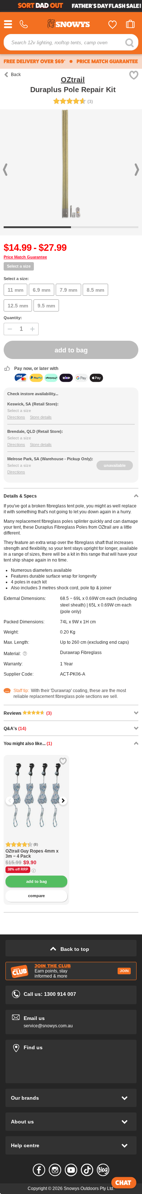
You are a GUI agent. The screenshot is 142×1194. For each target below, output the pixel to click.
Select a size (19, 266)
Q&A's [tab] (15, 728)
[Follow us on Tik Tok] (87, 1170)
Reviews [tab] (28, 713)
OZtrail (73, 80)
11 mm (15, 290)
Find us (71, 1046)
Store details (41, 417)
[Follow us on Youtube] (71, 1170)
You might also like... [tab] (28, 743)
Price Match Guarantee (25, 257)
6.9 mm (41, 290)
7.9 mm (68, 290)
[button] (14, 800)
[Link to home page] (71, 25)
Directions (16, 417)
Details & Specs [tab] (20, 496)
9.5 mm (46, 306)
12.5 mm (18, 306)
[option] (36, 788)
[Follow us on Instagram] (55, 1170)
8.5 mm (95, 290)
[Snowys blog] (103, 1170)
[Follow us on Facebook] (39, 1170)
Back (16, 74)
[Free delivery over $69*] (35, 61)
